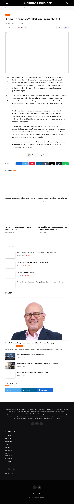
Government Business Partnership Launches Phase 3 (18, 228)
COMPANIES (8, 441)
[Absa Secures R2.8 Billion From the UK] (37, 52)
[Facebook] (7, 82)
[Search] (67, 3)
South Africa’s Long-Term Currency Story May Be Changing (29, 343)
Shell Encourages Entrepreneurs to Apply (31, 354)
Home (7, 8)
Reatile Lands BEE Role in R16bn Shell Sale (53, 198)
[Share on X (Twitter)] (16, 27)
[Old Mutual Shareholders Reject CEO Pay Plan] (10, 264)
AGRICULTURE (9, 450)
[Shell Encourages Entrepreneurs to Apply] (10, 356)
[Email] (7, 96)
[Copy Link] (21, 27)
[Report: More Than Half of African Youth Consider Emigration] (10, 365)
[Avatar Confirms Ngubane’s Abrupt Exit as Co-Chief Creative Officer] (10, 284)
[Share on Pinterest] (18, 27)
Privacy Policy (37, 493)
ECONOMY (19, 346)
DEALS (7, 14)
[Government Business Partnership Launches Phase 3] (20, 214)
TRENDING (8, 436)
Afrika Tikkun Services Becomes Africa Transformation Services (52, 228)
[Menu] (7, 3)
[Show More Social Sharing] (25, 27)
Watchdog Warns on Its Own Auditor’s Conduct (33, 372)
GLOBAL (7, 447)
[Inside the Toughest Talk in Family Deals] (20, 185)
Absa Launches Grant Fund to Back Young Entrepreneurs (36, 253)
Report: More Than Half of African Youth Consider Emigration (37, 363)
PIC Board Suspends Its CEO (26, 272)
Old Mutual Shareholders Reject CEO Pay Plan (32, 262)
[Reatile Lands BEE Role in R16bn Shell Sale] (53, 185)
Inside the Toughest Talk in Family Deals (20, 198)
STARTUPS (8, 444)
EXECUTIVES (9, 438)
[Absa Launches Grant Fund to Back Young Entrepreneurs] (10, 255)
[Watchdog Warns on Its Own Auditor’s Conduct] (10, 374)
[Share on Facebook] (13, 27)
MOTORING (8, 459)
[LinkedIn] (7, 91)
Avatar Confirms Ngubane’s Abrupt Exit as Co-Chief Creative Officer (40, 282)
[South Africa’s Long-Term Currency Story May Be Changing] (37, 319)
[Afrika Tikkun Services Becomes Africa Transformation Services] (53, 214)
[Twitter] (7, 86)
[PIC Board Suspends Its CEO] (10, 274)
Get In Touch (9, 473)
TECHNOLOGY (9, 462)
